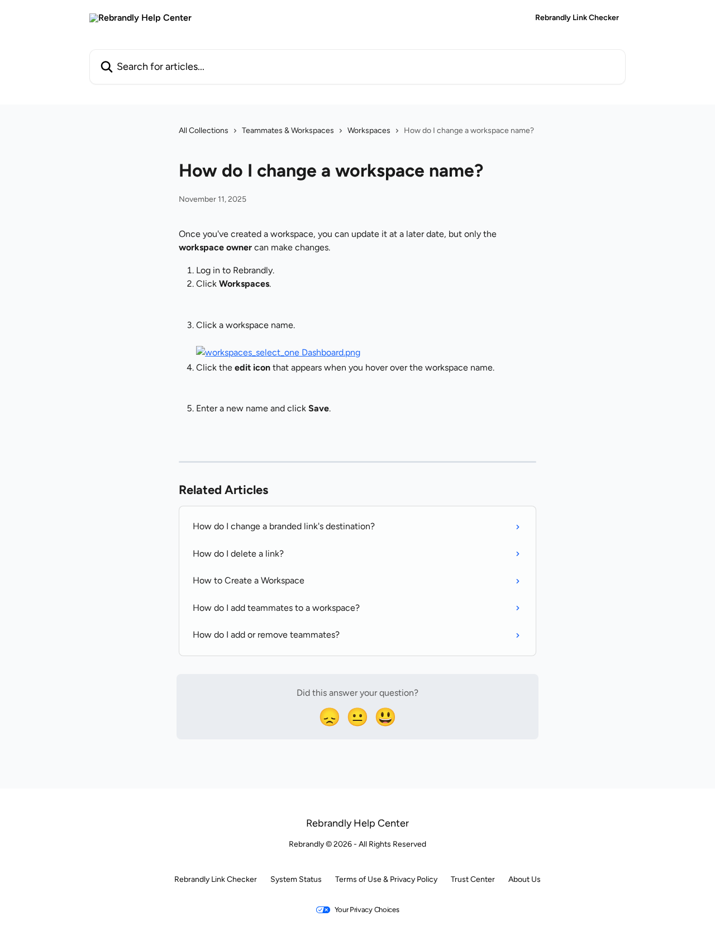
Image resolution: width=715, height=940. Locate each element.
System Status (296, 879)
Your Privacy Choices (367, 909)
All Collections (203, 130)
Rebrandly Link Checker (577, 18)
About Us (524, 879)
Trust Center (473, 879)
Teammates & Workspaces (288, 130)
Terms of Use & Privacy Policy (386, 879)
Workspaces (368, 130)
